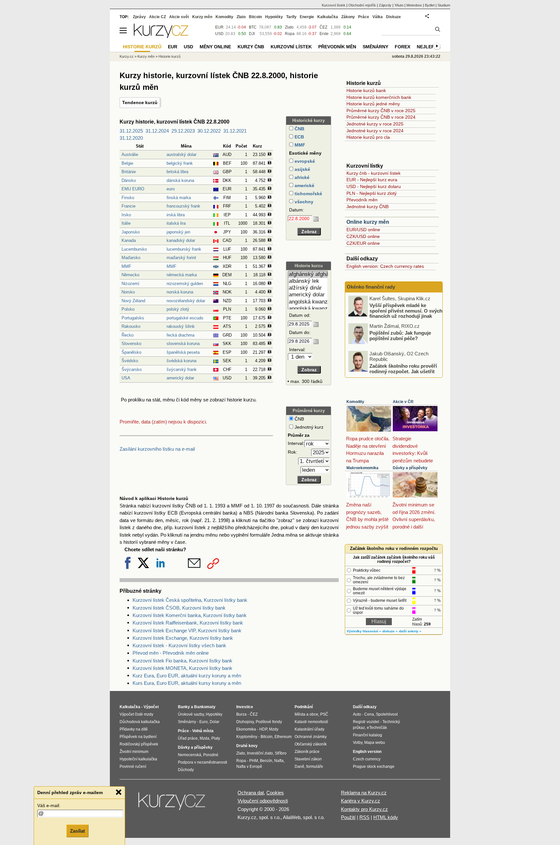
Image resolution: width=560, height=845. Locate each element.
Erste (324, 33)
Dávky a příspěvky (410, 468)
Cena (369, 714)
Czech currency (366, 759)
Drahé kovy (247, 746)
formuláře (314, 766)
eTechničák (377, 727)
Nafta (279, 760)
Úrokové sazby (191, 714)
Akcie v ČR (403, 401)
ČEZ (323, 27)
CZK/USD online (363, 236)
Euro (203, 722)
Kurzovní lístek (333, 5)
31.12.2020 (131, 138)
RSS (364, 817)
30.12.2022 (209, 131)
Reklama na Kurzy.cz (364, 792)
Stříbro (280, 753)
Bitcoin (255, 17)
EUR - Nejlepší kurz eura (371, 179)
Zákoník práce (307, 751)
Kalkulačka (327, 17)
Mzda (204, 738)
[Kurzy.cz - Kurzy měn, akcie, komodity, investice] (161, 36)
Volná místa (203, 731)
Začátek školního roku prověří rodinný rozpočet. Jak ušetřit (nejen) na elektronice (403, 371)
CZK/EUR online (363, 243)
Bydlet (430, 5)
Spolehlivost (387, 714)
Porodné (210, 755)
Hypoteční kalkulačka (138, 759)
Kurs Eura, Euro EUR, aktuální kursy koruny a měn (187, 683)
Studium (444, 5)
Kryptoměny (246, 736)
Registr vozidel (366, 722)
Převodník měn (362, 199)
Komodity (355, 401)
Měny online (215, 46)
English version (367, 751)
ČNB (298, 128)
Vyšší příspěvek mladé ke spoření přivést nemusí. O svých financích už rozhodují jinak (405, 311)
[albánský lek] (308, 281)
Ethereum (283, 736)
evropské (304, 161)
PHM (253, 760)
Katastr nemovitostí (311, 722)
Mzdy (273, 729)
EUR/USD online (363, 229)
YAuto (398, 5)
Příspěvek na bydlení (138, 736)
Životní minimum (134, 751)
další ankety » (410, 631)
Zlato (289, 27)
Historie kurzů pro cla (368, 137)
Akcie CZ (157, 17)
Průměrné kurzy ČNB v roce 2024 (380, 117)
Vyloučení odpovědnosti (263, 800)
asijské (301, 169)
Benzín (266, 760)
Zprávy (139, 17)
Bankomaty (205, 707)
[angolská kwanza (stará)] (308, 308)
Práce (363, 17)
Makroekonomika (362, 468)
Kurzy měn (202, 17)
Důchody (186, 770)
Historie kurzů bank (366, 90)
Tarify (291, 17)
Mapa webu (374, 742)
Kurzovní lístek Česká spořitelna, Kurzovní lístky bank (190, 600)
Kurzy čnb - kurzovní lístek (373, 173)
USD (219, 33)
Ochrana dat (251, 792)
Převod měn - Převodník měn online (171, 653)
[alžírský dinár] (308, 288)
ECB (298, 136)
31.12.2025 (131, 131)
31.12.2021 (235, 131)
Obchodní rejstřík (362, 5)
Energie (307, 17)
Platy (215, 738)
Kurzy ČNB (251, 46)
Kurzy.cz (127, 56)
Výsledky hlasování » (364, 631)
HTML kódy (385, 817)
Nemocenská (189, 755)
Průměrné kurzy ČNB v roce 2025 (380, 110)
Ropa (290, 33)
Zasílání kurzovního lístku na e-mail (157, 449)
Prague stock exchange (373, 766)
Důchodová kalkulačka (140, 722)
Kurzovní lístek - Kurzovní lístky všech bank (179, 645)
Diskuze (393, 17)
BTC (253, 27)
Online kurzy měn (367, 222)
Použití (348, 817)
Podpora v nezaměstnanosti (202, 762)
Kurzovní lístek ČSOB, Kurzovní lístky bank (179, 608)
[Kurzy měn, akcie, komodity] (172, 803)
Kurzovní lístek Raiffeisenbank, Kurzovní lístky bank (188, 622)
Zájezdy (385, 5)
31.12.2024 (157, 131)
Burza (241, 714)
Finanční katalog (367, 735)
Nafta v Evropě (249, 766)
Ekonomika (246, 729)
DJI (252, 33)
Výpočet (151, 707)
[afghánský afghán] (308, 274)
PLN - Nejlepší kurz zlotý (371, 193)
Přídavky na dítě (134, 729)
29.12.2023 (183, 131)
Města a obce (306, 714)
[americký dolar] (308, 295)
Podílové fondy (269, 722)
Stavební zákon (308, 759)
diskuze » (390, 631)
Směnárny (375, 46)
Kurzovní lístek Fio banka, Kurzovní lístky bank (182, 660)
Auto (357, 714)
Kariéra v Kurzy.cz (360, 800)
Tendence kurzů (140, 102)
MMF (299, 145)
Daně (299, 766)
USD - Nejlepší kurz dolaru (373, 186)
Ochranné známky (311, 736)
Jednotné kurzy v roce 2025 (374, 123)
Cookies (275, 792)
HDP (263, 729)
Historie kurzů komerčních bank (378, 97)
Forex (402, 46)
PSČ (324, 714)
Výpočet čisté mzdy (136, 714)
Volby (357, 742)
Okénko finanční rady (371, 287)
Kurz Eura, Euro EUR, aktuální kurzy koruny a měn (187, 675)
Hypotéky (274, 17)
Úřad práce (188, 738)
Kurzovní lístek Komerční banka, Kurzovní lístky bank (190, 615)
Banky (184, 707)
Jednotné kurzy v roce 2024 (374, 130)
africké (301, 177)
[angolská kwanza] (308, 302)
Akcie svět (179, 17)
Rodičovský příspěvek (139, 744)
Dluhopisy (245, 722)
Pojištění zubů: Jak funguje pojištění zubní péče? (400, 335)
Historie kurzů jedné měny (373, 103)
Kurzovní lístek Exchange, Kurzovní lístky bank (183, 638)
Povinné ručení (133, 766)
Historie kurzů (169, 56)
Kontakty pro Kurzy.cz (364, 809)
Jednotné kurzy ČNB (367, 206)
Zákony (348, 17)
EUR (219, 27)
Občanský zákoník (311, 744)
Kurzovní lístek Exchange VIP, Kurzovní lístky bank (187, 630)
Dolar (214, 722)
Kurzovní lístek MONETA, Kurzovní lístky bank (182, 668)
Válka (377, 17)
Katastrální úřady (309, 729)
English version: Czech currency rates (385, 266)
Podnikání (304, 707)
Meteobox (414, 5)
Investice (244, 707)
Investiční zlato (260, 753)
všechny (303, 201)
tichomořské (307, 193)
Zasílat (77, 831)
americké (303, 185)
